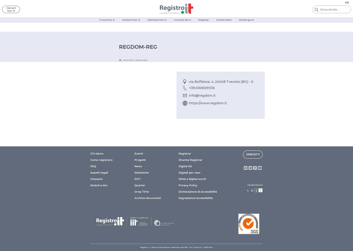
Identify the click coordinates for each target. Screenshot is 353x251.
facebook (255, 168)
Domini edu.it (224, 20)
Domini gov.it (246, 20)
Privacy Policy (188, 185)
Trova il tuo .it (107, 20)
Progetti (140, 160)
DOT (137, 179)
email (246, 168)
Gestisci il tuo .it (131, 20)
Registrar (203, 20)
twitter (250, 168)
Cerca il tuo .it (11, 9)
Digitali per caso (189, 172)
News (138, 166)
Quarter (139, 185)
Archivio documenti (147, 198)
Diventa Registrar (190, 160)
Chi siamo (96, 153)
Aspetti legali (99, 172)
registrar (128, 60)
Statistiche (141, 172)
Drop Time (141, 191)
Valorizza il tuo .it (157, 20)
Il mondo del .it (182, 20)
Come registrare (101, 160)
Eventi (138, 153)
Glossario (96, 179)
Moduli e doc (99, 185)
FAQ (93, 166)
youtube (260, 168)
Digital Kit (185, 166)
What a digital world (192, 179)
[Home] (176, 8)
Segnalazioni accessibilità (196, 198)
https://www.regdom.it (208, 103)
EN (347, 2)
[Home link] (120, 60)
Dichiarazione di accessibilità (198, 191)
